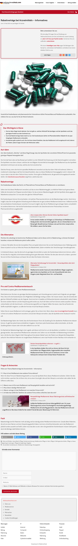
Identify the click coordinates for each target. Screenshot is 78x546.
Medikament (21, 445)
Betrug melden (72, 2)
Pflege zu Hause (71, 441)
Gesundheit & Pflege (18, 441)
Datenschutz (43, 544)
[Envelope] (60, 55)
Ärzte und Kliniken (7, 441)
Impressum (34, 544)
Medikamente (38, 441)
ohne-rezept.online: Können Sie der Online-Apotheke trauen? (49, 215)
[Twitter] (69, 55)
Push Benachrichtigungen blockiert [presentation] (12, 12)
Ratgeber (29, 443)
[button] (7, 437)
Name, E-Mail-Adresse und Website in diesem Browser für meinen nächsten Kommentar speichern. (34, 486)
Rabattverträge (28, 445)
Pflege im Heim (46, 441)
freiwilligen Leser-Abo (53, 45)
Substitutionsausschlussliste (16, 177)
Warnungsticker (39, 2)
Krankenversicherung (29, 441)
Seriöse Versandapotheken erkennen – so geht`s (45, 343)
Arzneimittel (6, 445)
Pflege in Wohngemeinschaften (59, 441)
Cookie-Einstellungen (11, 518)
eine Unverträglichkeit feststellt (64, 311)
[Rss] (63, 55)
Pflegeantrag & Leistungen (7, 443)
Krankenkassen (13, 445)
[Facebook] (66, 55)
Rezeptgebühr (36, 445)
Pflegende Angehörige (20, 443)
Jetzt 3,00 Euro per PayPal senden (53, 39)
